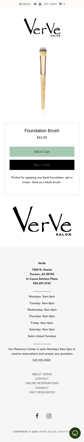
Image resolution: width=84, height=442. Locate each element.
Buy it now (42, 164)
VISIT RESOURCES (42, 392)
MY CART (54, 4)
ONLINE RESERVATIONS (42, 383)
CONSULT (42, 387)
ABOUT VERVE (42, 374)
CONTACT (42, 378)
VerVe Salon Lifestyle (55, 431)
